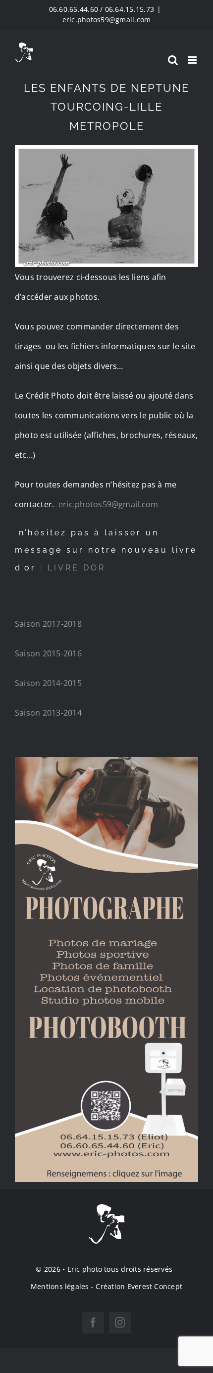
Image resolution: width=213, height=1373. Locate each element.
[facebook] (93, 1322)
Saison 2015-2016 (48, 653)
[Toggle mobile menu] (193, 60)
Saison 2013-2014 (48, 712)
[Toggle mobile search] (173, 60)
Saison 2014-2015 (48, 683)
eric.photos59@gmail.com (106, 19)
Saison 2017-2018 (48, 623)
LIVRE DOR (78, 567)
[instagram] (120, 1322)
